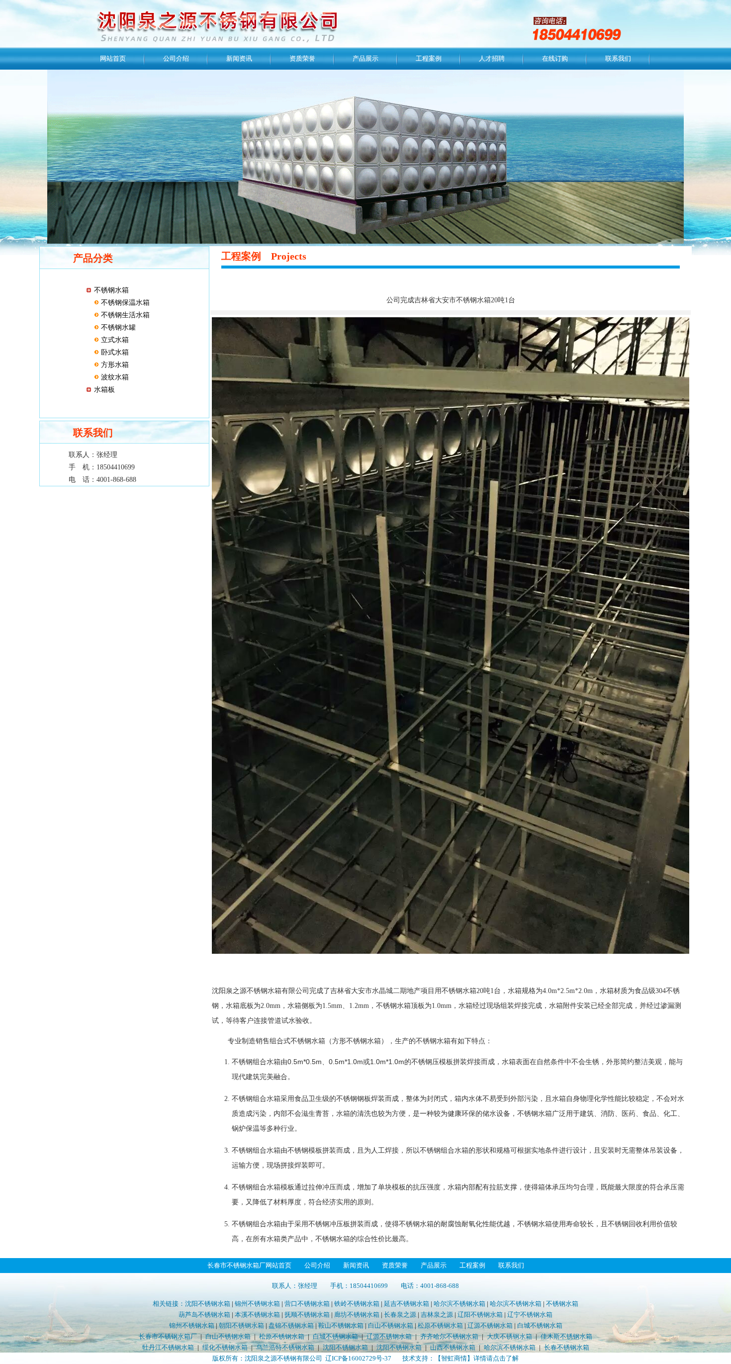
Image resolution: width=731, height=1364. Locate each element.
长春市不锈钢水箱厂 (168, 1336)
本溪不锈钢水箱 (257, 1314)
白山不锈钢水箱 (390, 1325)
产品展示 (365, 58)
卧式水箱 (114, 352)
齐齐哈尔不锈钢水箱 (449, 1336)
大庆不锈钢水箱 (509, 1336)
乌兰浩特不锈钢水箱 (285, 1347)
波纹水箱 (114, 377)
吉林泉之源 (437, 1314)
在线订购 (555, 58)
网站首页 (113, 58)
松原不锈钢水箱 (440, 1325)
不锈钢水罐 (117, 327)
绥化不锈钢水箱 (225, 1347)
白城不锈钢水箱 (539, 1325)
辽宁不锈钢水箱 (529, 1314)
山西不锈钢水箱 (452, 1347)
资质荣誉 (302, 58)
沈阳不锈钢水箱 (207, 1303)
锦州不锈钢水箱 (257, 1303)
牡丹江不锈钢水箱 (168, 1347)
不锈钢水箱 (111, 290)
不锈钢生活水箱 (124, 315)
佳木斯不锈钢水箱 (566, 1336)
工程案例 (429, 58)
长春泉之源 (400, 1314)
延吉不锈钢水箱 (406, 1303)
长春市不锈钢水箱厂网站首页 (249, 1265)
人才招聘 (492, 58)
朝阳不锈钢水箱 (241, 1325)
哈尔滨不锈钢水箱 (459, 1303)
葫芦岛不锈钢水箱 (204, 1314)
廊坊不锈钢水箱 (356, 1314)
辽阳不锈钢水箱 (480, 1314)
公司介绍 (176, 58)
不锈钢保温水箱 (124, 302)
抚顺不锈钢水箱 (307, 1314)
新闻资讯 (239, 58)
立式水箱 (114, 340)
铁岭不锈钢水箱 (356, 1303)
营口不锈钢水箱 (307, 1303)
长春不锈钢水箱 (566, 1347)
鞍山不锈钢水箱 (341, 1325)
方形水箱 (114, 364)
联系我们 (618, 58)
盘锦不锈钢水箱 (291, 1325)
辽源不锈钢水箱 (490, 1325)
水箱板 (104, 389)
